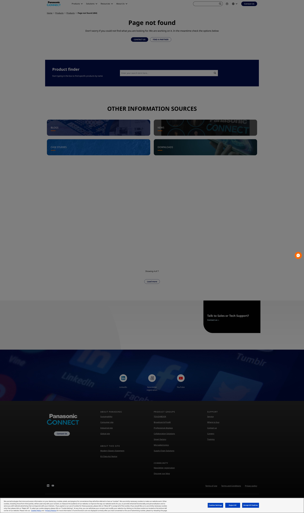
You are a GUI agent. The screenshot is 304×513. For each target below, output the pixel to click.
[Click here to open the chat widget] (298, 255)
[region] (152, 505)
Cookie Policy (36, 510)
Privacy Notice (50, 510)
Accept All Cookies (250, 505)
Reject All (232, 505)
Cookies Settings (215, 505)
